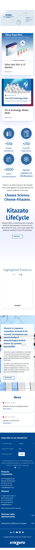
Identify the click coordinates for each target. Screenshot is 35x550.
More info (16, 236)
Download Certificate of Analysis (14, 523)
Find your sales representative (8, 515)
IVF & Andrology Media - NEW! (17, 111)
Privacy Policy (26, 465)
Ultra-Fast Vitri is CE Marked (15, 66)
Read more (8, 72)
